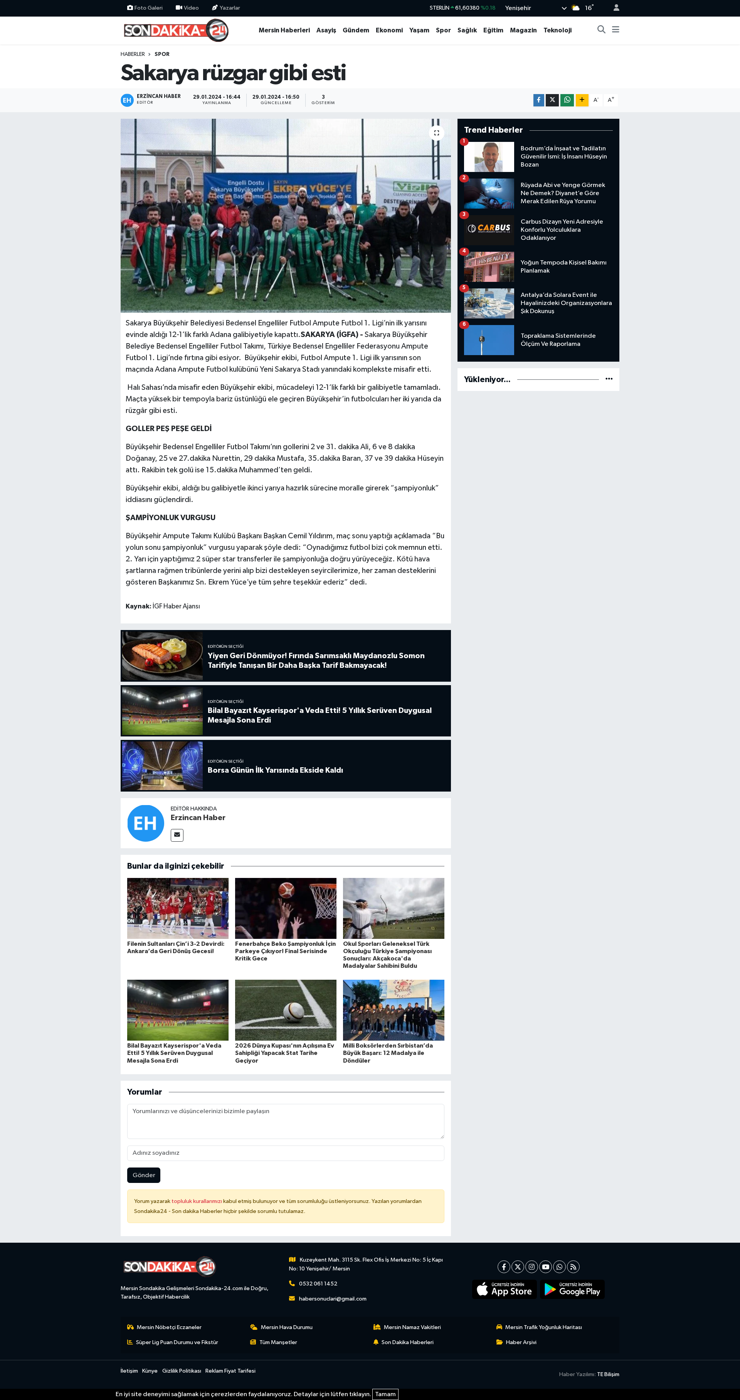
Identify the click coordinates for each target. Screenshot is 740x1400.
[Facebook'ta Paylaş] (538, 100)
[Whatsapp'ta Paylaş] (567, 100)
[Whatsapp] (559, 1266)
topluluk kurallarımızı (197, 1201)
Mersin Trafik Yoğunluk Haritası (543, 1327)
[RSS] (573, 1266)
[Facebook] (504, 1266)
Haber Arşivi (521, 1342)
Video (191, 8)
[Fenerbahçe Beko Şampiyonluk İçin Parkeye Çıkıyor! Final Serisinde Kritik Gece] (285, 908)
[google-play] (572, 1289)
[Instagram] (531, 1266)
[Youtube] (545, 1266)
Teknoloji (557, 30)
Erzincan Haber (198, 818)
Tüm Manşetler (278, 1342)
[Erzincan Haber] (145, 823)
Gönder (144, 1175)
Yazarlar (230, 8)
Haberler (133, 54)
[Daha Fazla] (582, 100)
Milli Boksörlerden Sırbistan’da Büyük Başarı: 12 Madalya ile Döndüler (388, 1053)
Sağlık (467, 30)
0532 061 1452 (318, 1284)
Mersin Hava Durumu (287, 1327)
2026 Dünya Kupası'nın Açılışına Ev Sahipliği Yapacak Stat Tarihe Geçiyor (284, 1053)
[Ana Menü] (615, 30)
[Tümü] (609, 379)
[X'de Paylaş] (552, 100)
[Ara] (601, 30)
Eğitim (493, 30)
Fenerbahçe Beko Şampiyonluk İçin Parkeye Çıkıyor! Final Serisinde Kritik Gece (285, 951)
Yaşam (419, 30)
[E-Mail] (177, 835)
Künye (150, 1371)
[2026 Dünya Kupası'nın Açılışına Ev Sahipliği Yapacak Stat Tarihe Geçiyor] (285, 1010)
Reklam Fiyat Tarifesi (230, 1371)
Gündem (356, 30)
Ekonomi (389, 30)
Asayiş (326, 30)
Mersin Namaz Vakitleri (412, 1327)
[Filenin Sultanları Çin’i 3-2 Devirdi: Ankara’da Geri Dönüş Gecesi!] (178, 908)
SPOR (162, 54)
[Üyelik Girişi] (613, 8)
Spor (443, 30)
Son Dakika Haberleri (408, 1342)
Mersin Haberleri (284, 30)
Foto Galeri (149, 8)
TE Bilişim (608, 1374)
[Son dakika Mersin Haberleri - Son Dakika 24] (178, 30)
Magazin (523, 30)
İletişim (129, 1371)
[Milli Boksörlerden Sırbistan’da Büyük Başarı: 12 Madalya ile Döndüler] (393, 1010)
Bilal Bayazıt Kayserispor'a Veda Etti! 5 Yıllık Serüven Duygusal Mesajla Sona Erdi (174, 1053)
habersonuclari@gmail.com (333, 1299)
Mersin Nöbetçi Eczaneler (169, 1327)
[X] (517, 1266)
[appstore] (505, 1289)
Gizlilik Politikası (181, 1371)
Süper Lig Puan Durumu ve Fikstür (177, 1342)
